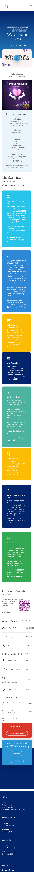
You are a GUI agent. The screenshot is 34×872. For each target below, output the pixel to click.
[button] (31, 5)
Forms (4, 803)
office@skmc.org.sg (9, 848)
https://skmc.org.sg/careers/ (17, 442)
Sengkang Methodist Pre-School (14, 809)
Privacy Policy (7, 805)
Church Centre (7, 807)
